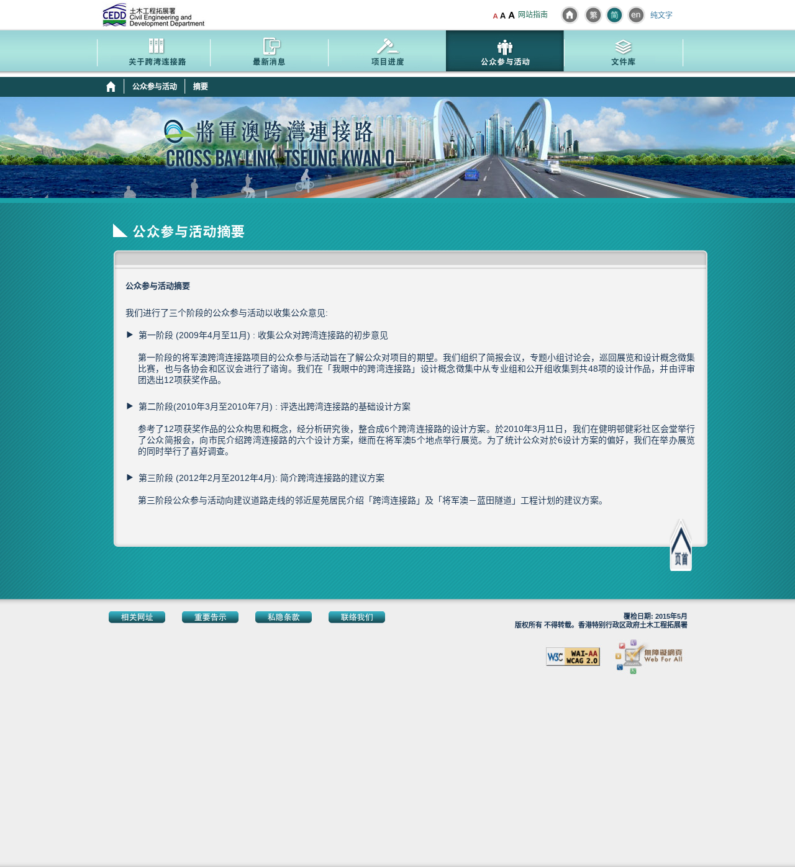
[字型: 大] (512, 15)
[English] (636, 14)
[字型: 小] (495, 15)
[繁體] (593, 14)
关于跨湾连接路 (151, 53)
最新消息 (269, 53)
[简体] (614, 14)
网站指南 (533, 15)
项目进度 (387, 53)
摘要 (200, 87)
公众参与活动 (154, 87)
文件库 (623, 53)
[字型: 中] (503, 15)
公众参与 (505, 53)
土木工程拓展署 (154, 15)
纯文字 (661, 16)
